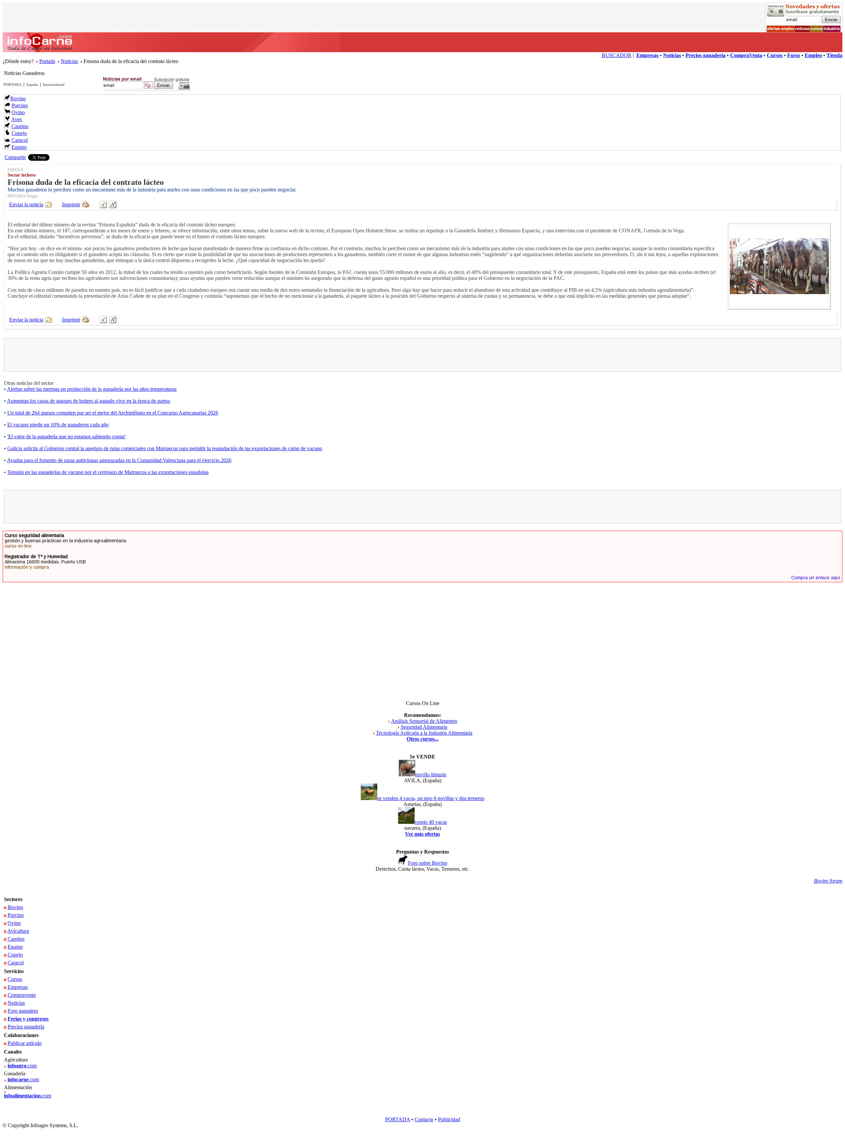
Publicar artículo (25, 1043)
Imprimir (71, 204)
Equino (19, 147)
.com (22, 1065)
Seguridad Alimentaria (424, 727)
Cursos (15, 979)
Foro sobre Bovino (427, 863)
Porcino (20, 105)
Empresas (18, 987)
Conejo (19, 133)
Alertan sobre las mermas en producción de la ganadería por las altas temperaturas (92, 389)
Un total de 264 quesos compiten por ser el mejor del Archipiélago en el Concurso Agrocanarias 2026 (112, 413)
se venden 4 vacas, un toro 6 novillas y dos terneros (430, 798)
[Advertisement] (422, 355)
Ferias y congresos (28, 1019)
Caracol (20, 140)
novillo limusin (430, 774)
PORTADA (12, 84)
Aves (16, 119)
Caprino (20, 126)
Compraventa (22, 995)
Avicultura (18, 931)
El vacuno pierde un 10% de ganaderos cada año (58, 424)
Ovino (18, 112)
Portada (47, 61)
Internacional (53, 84)
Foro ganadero (23, 1011)
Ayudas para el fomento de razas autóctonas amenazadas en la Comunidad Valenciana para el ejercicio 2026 (119, 460)
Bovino (18, 98)
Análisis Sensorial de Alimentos (424, 721)
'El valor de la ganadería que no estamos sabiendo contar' (66, 436)
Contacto (424, 1119)
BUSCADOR (616, 55)
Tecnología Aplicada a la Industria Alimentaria (424, 733)
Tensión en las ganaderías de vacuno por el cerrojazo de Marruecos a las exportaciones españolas (108, 472)
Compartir (15, 157)
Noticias (69, 61)
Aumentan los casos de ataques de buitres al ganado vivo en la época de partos (88, 401)
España (32, 84)
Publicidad (449, 1119)
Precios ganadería (26, 1026)
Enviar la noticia (26, 204)
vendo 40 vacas (431, 822)
